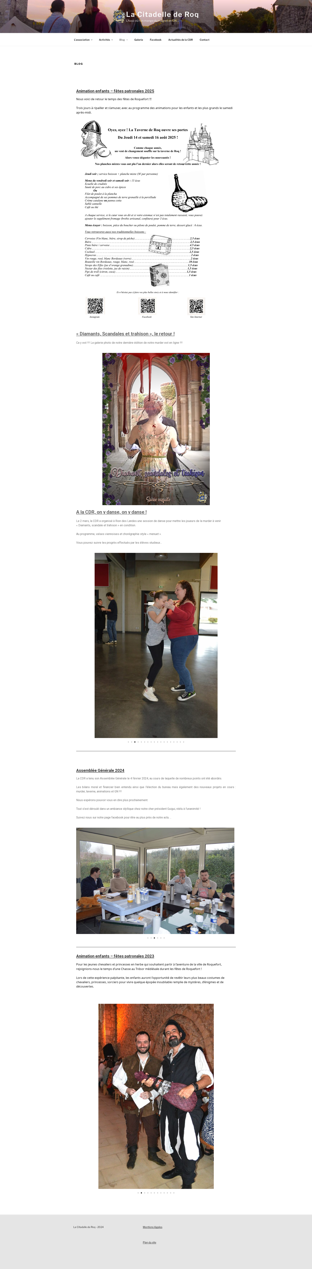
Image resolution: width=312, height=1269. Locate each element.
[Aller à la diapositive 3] (144, 1192)
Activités (104, 39)
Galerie (138, 39)
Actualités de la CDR (180, 39)
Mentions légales (152, 1227)
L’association (82, 39)
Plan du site (149, 1242)
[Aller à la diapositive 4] (138, 742)
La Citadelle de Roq (162, 14)
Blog (122, 39)
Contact (204, 39)
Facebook (155, 39)
